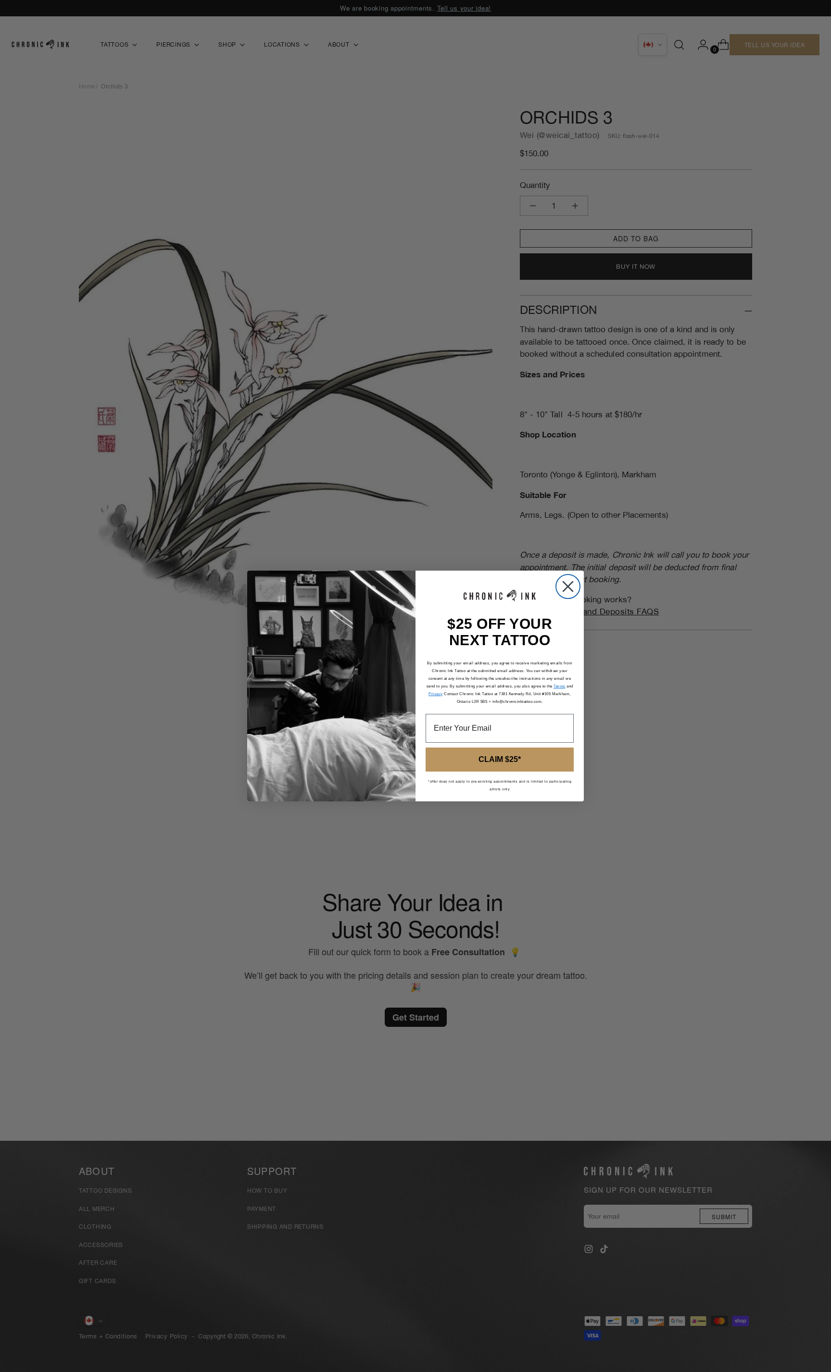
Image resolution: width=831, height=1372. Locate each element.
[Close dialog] (568, 586)
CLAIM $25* (499, 759)
